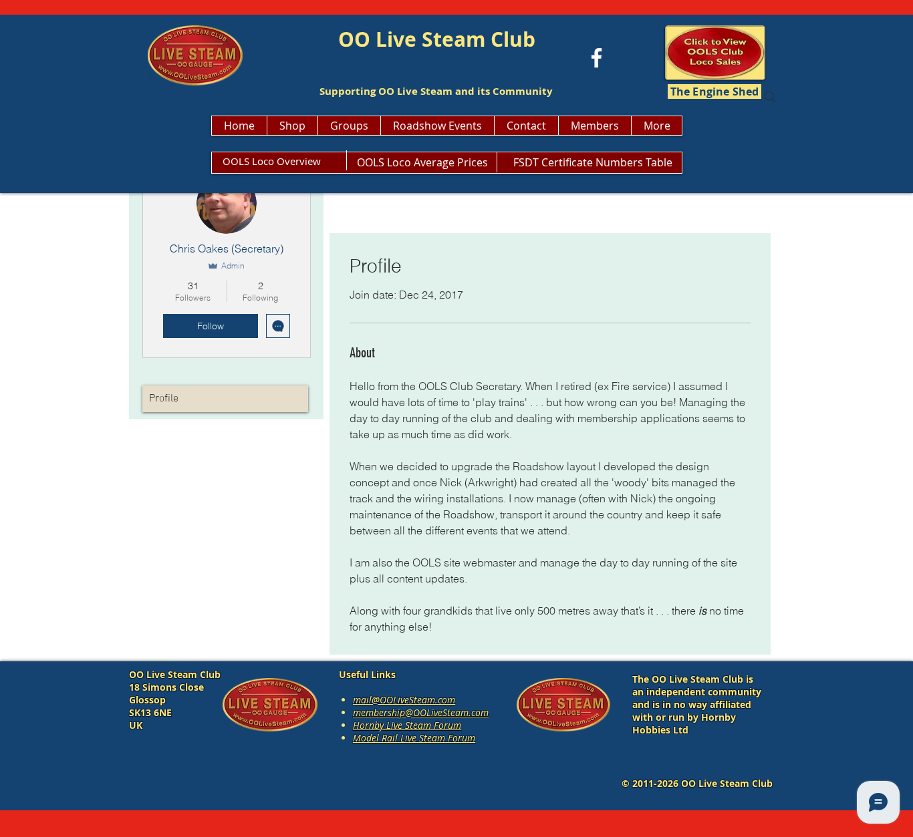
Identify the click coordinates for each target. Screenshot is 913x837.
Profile (163, 398)
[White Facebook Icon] (596, 58)
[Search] (770, 97)
